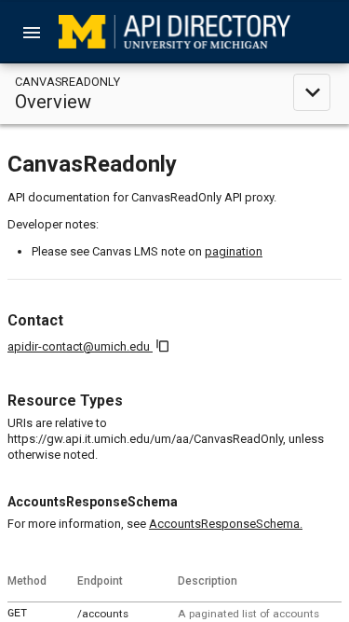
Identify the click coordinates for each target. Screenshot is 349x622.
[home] (174, 31)
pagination (233, 251)
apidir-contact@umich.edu (80, 346)
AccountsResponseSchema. (225, 524)
